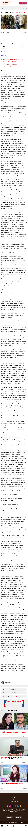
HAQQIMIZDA (14, 795)
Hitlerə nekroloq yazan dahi (10, 64)
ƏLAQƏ (14, 797)
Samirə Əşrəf (8, 682)
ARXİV (14, 799)
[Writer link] (19, 826)
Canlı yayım (22, 3)
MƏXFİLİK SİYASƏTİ (14, 803)
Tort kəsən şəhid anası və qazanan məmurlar (14, 67)
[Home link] (13, 826)
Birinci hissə (4, 51)
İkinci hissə (4, 55)
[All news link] (26, 825)
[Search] (7, 826)
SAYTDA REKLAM (14, 801)
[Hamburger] (2, 825)
